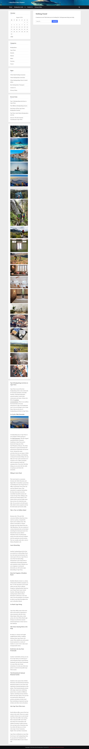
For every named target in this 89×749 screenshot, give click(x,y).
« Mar (11, 36)
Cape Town (13, 50)
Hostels (12, 53)
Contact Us (30, 7)
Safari (11, 58)
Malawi (12, 55)
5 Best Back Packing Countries (17, 74)
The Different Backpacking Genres (18, 105)
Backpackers (13, 47)
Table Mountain (16, 438)
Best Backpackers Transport (17, 85)
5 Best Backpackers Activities (17, 77)
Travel (11, 64)
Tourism (12, 61)
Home (10, 7)
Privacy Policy (38, 7)
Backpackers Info (18, 7)
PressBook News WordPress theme (56, 747)
